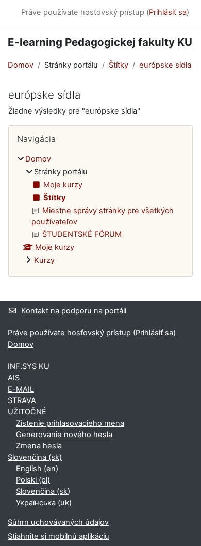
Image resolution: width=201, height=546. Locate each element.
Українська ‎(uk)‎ (44, 502)
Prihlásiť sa (168, 12)
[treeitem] (100, 210)
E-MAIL (21, 389)
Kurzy (44, 260)
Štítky (118, 65)
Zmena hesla (39, 446)
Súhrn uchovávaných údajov (58, 522)
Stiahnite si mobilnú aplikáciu (58, 536)
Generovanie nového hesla (64, 434)
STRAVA (22, 400)
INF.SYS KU (28, 366)
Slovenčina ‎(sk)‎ (35, 457)
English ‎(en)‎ (37, 468)
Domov (21, 65)
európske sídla (165, 65)
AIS (14, 377)
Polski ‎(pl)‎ (33, 480)
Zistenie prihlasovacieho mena (70, 423)
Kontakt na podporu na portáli (73, 310)
